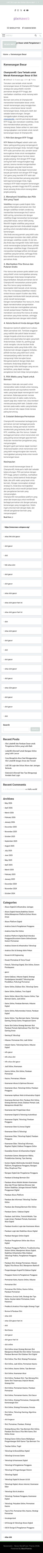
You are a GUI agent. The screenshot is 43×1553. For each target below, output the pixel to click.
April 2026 (8, 808)
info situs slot (10, 1057)
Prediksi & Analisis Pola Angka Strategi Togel (22, 1306)
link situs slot (10, 565)
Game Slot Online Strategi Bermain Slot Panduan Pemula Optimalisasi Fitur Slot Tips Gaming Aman (22, 1028)
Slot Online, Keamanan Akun (15, 1373)
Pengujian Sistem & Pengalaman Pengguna (21, 1275)
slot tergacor (10, 1419)
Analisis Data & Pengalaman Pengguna (19, 926)
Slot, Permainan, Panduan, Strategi (18, 1424)
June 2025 (8, 855)
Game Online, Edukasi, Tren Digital (18, 991)
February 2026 (10, 817)
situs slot (8, 1316)
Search (6, 725)
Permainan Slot (10, 1285)
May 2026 (8, 803)
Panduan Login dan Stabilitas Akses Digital (21, 1231)
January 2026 (10, 822)
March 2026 (9, 813)
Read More (7, 517)
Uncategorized (10, 1518)
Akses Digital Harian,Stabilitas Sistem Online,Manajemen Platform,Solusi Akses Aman (20, 914)
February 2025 (10, 874)
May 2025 (8, 860)
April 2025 (8, 865)
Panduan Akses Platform (14, 1195)
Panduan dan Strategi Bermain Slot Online (20, 1207)
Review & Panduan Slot (13, 1311)
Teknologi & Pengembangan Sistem (18, 1470)
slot (6, 555)
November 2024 (11, 889)
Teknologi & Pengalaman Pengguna (18, 1465)
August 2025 (9, 846)
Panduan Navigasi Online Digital (17, 1236)
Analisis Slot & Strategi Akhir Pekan (18, 950)
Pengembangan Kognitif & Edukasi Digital (20, 1270)
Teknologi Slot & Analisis (14, 1492)
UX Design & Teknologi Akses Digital (19, 1523)
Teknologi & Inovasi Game (15, 1456)
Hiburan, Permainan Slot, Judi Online (18, 1040)
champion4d (9, 119)
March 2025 (9, 870)
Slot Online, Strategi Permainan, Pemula (20, 1407)
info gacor (8, 1052)
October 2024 (10, 893)
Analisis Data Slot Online (14, 931)
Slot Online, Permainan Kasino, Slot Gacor (21, 1395)
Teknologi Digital (11, 1475)
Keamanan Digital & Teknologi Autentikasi (21, 1115)
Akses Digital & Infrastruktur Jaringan (19, 907)
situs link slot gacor (12, 537)
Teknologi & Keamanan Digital (16, 1460)
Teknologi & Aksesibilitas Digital (17, 1451)
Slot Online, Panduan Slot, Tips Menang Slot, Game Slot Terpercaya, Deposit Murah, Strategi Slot (22, 1380)
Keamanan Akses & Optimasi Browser (19, 1083)
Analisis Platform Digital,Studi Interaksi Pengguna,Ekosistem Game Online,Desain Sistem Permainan (21, 938)
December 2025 (11, 827)
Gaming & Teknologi (12, 1035)
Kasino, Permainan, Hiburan (15, 1078)
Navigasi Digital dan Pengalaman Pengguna (21, 1173)
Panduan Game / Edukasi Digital (17, 1212)
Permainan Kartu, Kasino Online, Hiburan (20, 1280)
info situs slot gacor (12, 1062)
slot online (9, 1344)
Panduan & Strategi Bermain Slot (17, 1178)
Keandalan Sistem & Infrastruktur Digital (20, 1151)
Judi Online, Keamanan (13, 1066)
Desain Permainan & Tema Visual (17, 960)
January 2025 (10, 879)
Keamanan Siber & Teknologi (16, 1132)
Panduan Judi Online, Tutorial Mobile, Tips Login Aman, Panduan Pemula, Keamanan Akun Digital (21, 1219)
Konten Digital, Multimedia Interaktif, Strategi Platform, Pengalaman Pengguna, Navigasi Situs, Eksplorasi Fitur (22, 1165)
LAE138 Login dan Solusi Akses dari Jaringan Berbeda (20, 2)
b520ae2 (9, 80)
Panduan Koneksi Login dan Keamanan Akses (22, 1226)
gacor (7, 972)
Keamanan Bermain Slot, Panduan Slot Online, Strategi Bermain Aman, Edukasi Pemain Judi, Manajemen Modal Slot (22, 1102)
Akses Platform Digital (13, 922)
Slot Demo (9, 1330)
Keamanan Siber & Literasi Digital (17, 1127)
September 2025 (11, 841)
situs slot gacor (11, 593)
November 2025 (11, 832)
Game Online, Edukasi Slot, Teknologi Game (21, 987)
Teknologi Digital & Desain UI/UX (17, 1479)
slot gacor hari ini (11, 1340)
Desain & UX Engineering (14, 955)
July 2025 (8, 851)
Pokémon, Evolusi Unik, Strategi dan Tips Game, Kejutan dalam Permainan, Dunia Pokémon (20, 1299)
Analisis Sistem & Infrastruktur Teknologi (20, 946)
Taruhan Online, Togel (13, 1446)
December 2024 (11, 884)
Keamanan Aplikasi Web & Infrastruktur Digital (22, 1095)
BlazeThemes (26, 1549)
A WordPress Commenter (15, 789)
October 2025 (10, 836)
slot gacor (8, 546)
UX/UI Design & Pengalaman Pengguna (19, 1528)
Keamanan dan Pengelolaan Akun (17, 1110)
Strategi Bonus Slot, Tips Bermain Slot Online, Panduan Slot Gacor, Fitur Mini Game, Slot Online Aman (22, 1431)
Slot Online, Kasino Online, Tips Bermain (20, 1369)
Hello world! (32, 789)
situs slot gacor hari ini (13, 603)
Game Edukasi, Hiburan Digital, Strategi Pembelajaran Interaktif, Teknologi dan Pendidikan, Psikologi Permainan (20, 979)
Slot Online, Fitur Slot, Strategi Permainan (20, 1359)
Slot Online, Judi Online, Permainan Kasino (21, 1364)
